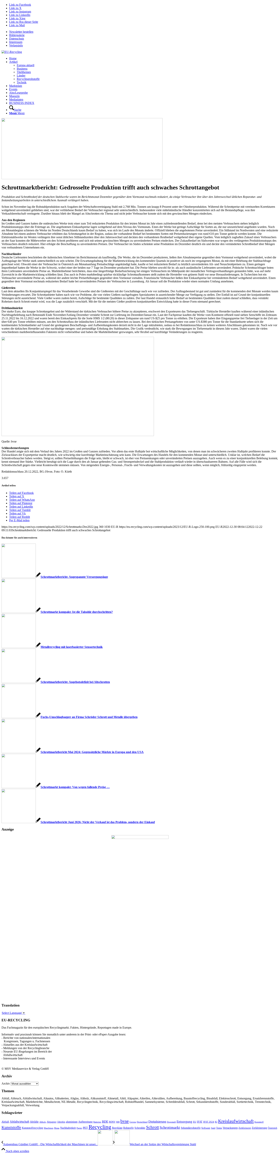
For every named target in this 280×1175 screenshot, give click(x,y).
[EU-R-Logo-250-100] (12, 52)
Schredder (139, 1127)
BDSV (112, 1122)
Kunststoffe (11, 1127)
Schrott (152, 1127)
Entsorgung (184, 1121)
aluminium (72, 1121)
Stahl (213, 1128)
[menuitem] (143, 32)
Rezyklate (117, 1127)
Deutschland (142, 1122)
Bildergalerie (17, 35)
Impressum (15, 42)
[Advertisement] (17, 942)
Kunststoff (259, 1122)
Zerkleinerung (259, 1127)
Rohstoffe (128, 1127)
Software (205, 1128)
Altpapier (51, 1121)
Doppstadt (171, 1122)
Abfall (5, 1121)
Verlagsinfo (16, 45)
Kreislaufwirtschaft (236, 1121)
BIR (118, 1122)
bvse (124, 1121)
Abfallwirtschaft (19, 1121)
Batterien (97, 1122)
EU (194, 1121)
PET (85, 1127)
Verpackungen (230, 1127)
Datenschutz (16, 38)
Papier (79, 1128)
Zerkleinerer (244, 1128)
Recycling (100, 1127)
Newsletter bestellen (21, 31)
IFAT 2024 (208, 1122)
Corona (133, 1122)
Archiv (6, 1083)
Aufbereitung (85, 1121)
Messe (56, 1128)
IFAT (199, 1121)
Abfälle (34, 1121)
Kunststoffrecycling (32, 1127)
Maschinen (48, 1128)
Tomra (219, 1128)
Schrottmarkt (170, 1127)
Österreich (272, 1128)
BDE (105, 1121)
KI (216, 1122)
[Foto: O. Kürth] (82, 178)
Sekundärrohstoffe (191, 1127)
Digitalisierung (157, 1121)
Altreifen (61, 1122)
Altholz (42, 1122)
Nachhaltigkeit (68, 1127)
